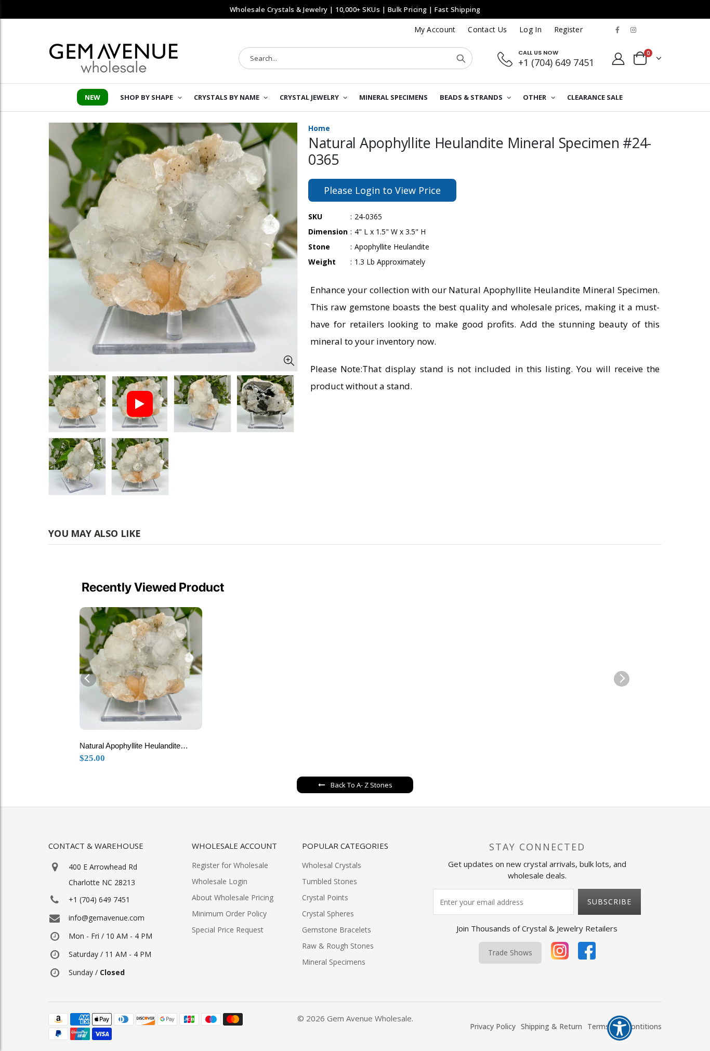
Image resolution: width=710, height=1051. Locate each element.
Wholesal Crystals (331, 865)
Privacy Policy (493, 1026)
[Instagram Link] (633, 29)
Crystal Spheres (328, 913)
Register (568, 29)
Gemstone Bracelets (336, 930)
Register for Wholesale (230, 865)
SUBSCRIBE (609, 902)
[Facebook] (587, 953)
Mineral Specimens (333, 962)
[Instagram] (560, 953)
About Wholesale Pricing (232, 897)
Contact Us (487, 29)
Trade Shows (510, 952)
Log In (530, 29)
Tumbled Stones (329, 881)
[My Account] (618, 58)
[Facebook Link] (617, 29)
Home (319, 128)
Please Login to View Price (382, 190)
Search (461, 58)
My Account (435, 29)
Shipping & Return (551, 1026)
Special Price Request (228, 930)
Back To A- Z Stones (361, 785)
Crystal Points (325, 897)
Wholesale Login (219, 881)
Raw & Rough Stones (338, 946)
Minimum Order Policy (229, 913)
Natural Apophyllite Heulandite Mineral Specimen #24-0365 (130, 747)
